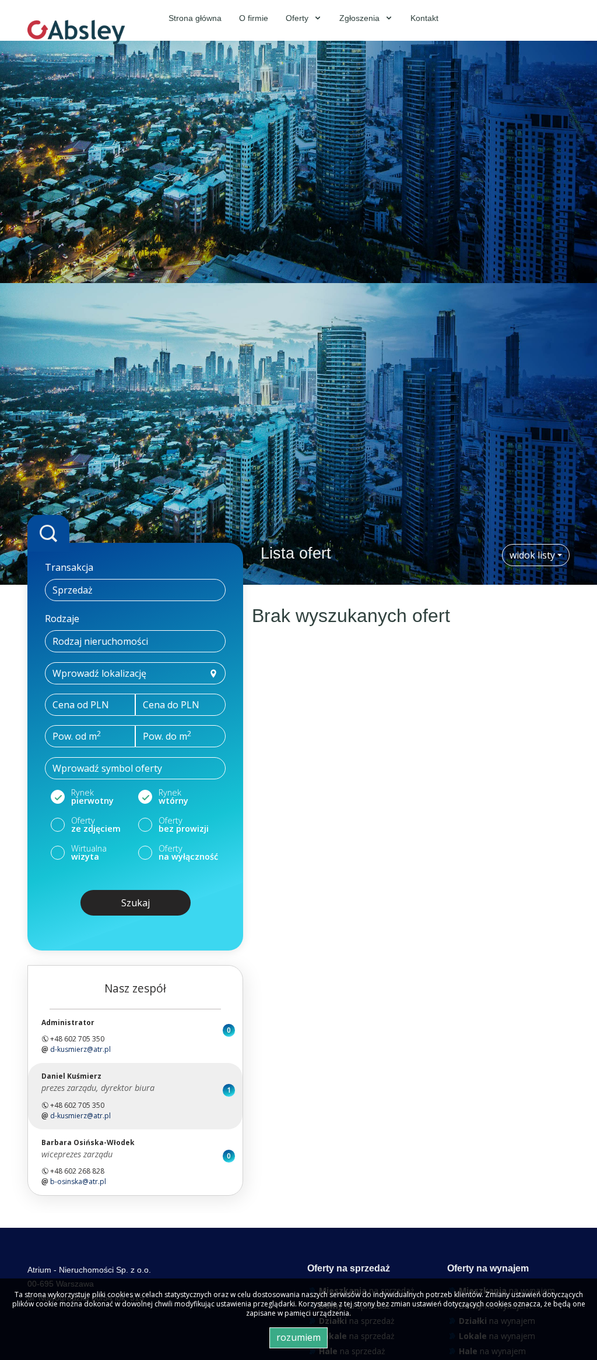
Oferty (298, 18)
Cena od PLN (80, 704)
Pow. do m (167, 736)
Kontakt (424, 18)
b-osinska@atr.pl (78, 1181)
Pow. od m (76, 736)
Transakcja (69, 567)
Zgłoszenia (360, 18)
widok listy (532, 555)
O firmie (253, 18)
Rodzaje (62, 618)
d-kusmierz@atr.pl (80, 1049)
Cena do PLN (171, 704)
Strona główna (195, 18)
